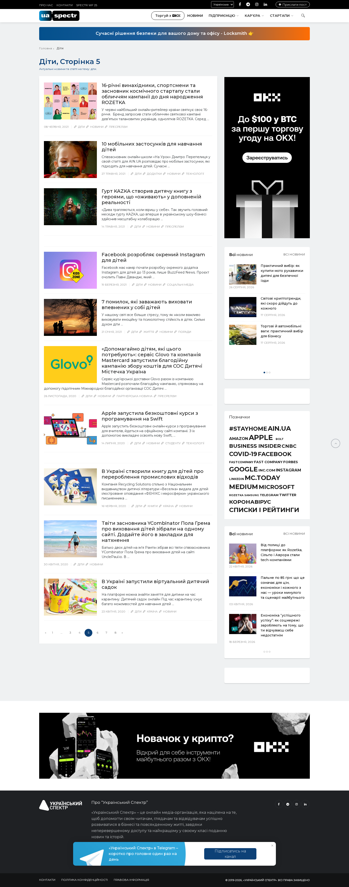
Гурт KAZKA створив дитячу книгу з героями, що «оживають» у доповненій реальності (151, 196)
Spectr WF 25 (86, 5)
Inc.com (267, 470)
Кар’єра (252, 16)
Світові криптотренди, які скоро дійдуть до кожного (281, 303)
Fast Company (268, 462)
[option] (267, 305)
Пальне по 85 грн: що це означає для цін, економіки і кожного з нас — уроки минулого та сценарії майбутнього (283, 588)
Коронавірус (250, 501)
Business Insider (255, 446)
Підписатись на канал (230, 854)
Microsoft (277, 487)
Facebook (275, 454)
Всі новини (294, 254)
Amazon (238, 439)
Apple (261, 437)
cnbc (289, 446)
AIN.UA (279, 428)
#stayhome (248, 429)
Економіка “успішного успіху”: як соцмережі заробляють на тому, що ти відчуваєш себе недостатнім (282, 625)
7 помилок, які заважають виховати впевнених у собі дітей (147, 304)
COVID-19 (243, 454)
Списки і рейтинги (264, 510)
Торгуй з (163, 16)
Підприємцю (222, 16)
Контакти (65, 5)
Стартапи (280, 16)
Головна (45, 48)
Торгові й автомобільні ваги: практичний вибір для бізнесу (282, 331)
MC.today (262, 478)
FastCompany (241, 462)
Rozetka (236, 495)
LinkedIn (236, 479)
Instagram (288, 470)
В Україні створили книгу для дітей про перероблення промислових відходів (152, 474)
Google (243, 469)
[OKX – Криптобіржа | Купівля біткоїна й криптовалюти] (267, 237)
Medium (243, 487)
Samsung (251, 495)
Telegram (269, 495)
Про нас (46, 5)
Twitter (287, 495)
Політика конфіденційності (84, 880)
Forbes (290, 462)
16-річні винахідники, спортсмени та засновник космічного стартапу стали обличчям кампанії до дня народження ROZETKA (152, 93)
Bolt (280, 439)
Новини (195, 16)
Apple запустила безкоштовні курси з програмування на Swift (150, 416)
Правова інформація (131, 880)
